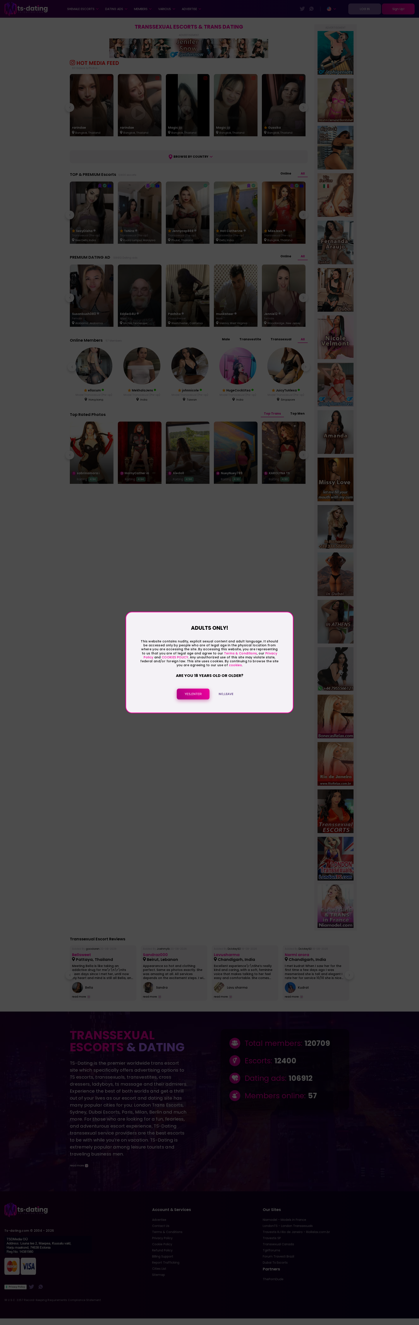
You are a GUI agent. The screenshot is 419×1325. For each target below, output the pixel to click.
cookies (235, 665)
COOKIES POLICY (175, 657)
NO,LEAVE (226, 694)
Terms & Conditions (240, 653)
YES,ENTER (193, 694)
